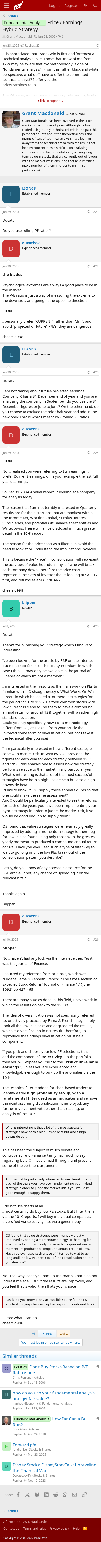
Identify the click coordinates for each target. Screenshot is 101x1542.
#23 (96, 372)
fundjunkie (20, 1449)
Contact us (11, 1528)
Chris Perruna (22, 1377)
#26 (96, 939)
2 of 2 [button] (64, 1333)
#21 (96, 212)
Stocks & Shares (40, 1449)
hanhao (18, 1403)
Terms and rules (34, 1528)
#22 (96, 266)
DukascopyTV (22, 1475)
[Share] (97, 46)
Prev (49, 1333)
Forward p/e (24, 1444)
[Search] (95, 5)
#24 (96, 453)
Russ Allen (20, 1429)
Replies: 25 (32, 45)
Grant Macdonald (19, 36)
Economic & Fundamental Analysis (48, 1403)
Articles (39, 1377)
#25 (96, 626)
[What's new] (85, 5)
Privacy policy (59, 1528)
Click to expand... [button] (50, 100)
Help (76, 1528)
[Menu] (7, 6)
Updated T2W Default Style (27, 1521)
